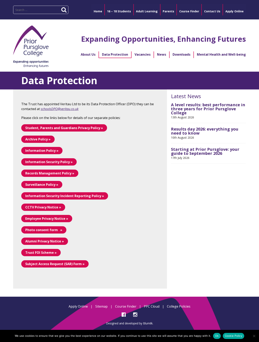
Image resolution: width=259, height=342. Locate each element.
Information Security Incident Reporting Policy (63, 196)
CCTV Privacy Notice (41, 207)
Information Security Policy (47, 162)
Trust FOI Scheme (39, 252)
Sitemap (101, 306)
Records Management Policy (48, 173)
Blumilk (148, 323)
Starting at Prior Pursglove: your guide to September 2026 (205, 151)
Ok (217, 335)
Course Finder (125, 306)
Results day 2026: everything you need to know (204, 131)
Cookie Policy (233, 335)
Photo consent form (42, 230)
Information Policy (40, 150)
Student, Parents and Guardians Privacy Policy (62, 128)
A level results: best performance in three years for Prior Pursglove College (208, 109)
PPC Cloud (151, 306)
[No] (254, 336)
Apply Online (78, 306)
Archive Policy (36, 139)
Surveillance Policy (40, 184)
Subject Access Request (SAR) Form (53, 264)
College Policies (178, 306)
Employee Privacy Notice (45, 218)
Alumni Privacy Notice (43, 241)
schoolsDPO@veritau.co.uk (60, 109)
